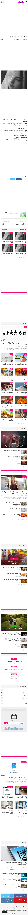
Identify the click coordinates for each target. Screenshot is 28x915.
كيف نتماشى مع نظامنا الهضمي (14, 508)
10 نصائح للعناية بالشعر (16, 461)
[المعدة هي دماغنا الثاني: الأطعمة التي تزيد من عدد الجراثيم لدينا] (24, 504)
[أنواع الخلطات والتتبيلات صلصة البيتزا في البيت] (24, 575)
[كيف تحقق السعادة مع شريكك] (24, 646)
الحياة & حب (14, 625)
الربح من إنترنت (24, 761)
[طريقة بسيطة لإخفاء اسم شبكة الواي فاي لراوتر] (24, 886)
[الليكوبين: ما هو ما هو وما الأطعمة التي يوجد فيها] (24, 515)
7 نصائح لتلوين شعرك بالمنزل (14, 456)
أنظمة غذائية (25, 475)
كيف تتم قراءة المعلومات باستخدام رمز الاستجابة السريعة (16, 863)
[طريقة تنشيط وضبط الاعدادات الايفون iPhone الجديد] (21, 790)
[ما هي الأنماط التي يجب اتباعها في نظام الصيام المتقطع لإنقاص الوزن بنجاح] (14, 482)
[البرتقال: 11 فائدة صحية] (21, 400)
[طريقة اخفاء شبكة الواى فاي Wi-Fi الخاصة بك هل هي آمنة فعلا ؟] (24, 875)
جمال (5, 906)
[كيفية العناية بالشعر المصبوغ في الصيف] (24, 452)
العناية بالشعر (14, 443)
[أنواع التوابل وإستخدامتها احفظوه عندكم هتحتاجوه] (14, 557)
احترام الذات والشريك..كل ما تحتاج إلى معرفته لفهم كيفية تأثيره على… (12, 639)
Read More (14, 913)
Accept (4, 912)
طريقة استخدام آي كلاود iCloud (18, 777)
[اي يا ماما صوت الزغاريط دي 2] (7, 236)
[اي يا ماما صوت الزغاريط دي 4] (7, 248)
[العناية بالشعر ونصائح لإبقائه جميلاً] (14, 439)
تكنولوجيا (25, 846)
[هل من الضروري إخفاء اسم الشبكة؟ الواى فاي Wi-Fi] (24, 880)
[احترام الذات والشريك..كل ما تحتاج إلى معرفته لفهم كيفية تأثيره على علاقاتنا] (24, 640)
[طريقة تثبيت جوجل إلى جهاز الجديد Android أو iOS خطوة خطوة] (21, 805)
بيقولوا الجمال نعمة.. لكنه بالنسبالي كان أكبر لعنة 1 (20, 223)
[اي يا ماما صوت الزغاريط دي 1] (20, 236)
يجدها (22, 906)
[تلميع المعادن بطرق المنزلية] (7, 386)
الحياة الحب (15, 906)
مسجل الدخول (18, 297)
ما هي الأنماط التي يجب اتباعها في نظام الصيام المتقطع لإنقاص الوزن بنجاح (14, 492)
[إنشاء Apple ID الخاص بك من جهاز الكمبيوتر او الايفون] (7, 790)
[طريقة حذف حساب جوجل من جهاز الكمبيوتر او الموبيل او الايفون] (7, 805)
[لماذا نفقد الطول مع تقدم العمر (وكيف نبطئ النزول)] (14, 333)
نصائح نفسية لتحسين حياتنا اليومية (14, 628)
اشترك (6, 723)
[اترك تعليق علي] (11, 39)
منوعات (25, 368)
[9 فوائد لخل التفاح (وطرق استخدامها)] (7, 413)
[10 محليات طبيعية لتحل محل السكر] (21, 372)
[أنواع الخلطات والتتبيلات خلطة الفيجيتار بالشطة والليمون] (24, 581)
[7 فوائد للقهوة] (21, 413)
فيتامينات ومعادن (24, 698)
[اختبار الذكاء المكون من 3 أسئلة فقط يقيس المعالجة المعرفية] (7, 357)
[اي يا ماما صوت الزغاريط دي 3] (20, 248)
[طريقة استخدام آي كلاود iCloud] (14, 768)
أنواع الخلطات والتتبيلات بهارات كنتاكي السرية (11, 567)
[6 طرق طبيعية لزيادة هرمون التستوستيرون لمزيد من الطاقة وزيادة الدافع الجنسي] (24, 634)
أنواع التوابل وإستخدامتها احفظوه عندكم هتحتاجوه (14, 562)
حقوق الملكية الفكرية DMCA (10, 907)
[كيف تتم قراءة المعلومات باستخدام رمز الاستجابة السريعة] (14, 853)
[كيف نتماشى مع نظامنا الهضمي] (24, 510)
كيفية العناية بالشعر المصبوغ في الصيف (12, 450)
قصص (24, 233)
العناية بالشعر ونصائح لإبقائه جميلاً (14, 446)
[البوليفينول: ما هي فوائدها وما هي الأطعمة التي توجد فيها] (7, 400)
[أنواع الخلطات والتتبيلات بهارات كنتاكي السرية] (24, 569)
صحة (26, 703)
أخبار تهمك (9, 906)
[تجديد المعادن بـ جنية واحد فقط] (21, 386)
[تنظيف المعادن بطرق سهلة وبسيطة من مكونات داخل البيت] (7, 372)
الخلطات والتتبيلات (14, 558)
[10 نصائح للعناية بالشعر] (24, 463)
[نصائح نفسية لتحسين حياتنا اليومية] (14, 622)
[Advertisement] (14, 21)
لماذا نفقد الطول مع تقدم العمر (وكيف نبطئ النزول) (15, 343)
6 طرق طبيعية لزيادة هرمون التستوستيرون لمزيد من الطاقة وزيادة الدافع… (11, 633)
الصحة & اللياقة (24, 700)
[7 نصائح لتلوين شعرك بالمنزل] (24, 457)
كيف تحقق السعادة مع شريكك (14, 644)
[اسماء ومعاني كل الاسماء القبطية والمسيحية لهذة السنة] (21, 357)
